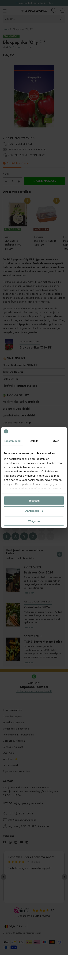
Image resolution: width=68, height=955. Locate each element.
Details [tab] (34, 440)
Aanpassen (32, 510)
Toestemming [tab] (12, 440)
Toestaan (34, 500)
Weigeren (34, 520)
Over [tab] (56, 440)
